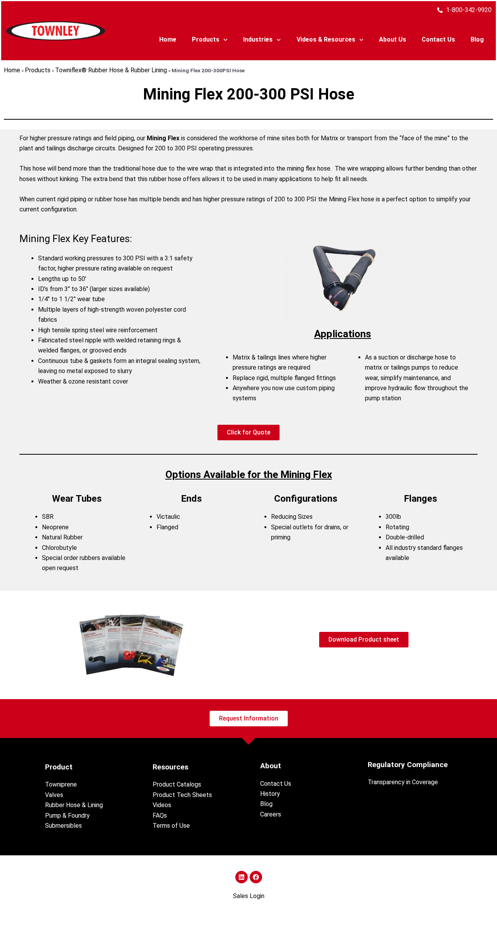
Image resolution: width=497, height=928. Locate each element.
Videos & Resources (326, 39)
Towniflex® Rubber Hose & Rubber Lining (111, 70)
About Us (392, 39)
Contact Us (438, 39)
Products (205, 39)
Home (167, 39)
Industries (258, 39)
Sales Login (248, 896)
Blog (477, 39)
